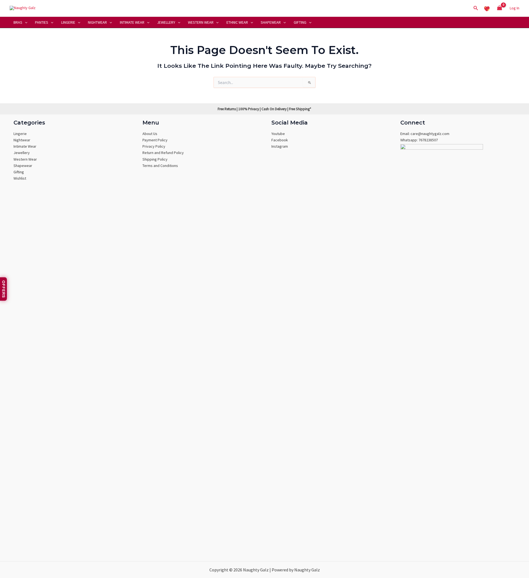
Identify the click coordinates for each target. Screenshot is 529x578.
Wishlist (20, 178)
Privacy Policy (153, 146)
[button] (475, 8)
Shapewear (271, 22)
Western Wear (201, 22)
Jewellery (166, 22)
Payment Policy (155, 139)
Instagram (279, 146)
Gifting (300, 22)
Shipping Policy (155, 159)
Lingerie (68, 22)
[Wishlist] (487, 8)
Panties (41, 22)
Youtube (278, 133)
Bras (18, 22)
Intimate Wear (132, 22)
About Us (149, 133)
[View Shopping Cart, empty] (499, 8)
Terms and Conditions (160, 165)
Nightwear (97, 22)
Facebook (279, 139)
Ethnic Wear (237, 22)
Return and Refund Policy (163, 152)
